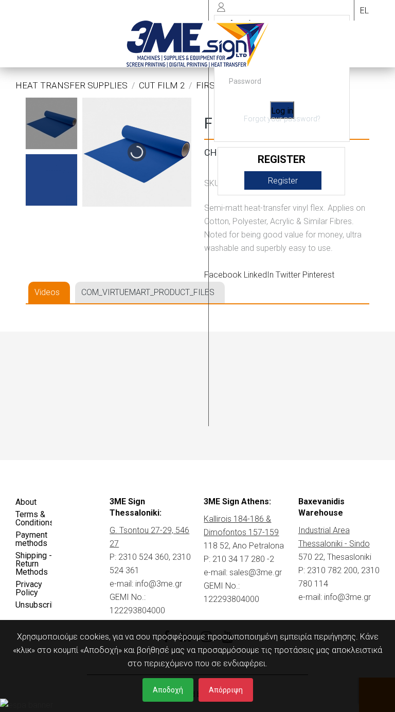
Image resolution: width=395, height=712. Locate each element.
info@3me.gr (158, 584)
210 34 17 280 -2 (243, 559)
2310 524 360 (143, 557)
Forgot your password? (282, 119)
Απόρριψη (226, 690)
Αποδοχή (168, 690)
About (26, 502)
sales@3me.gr (255, 572)
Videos (47, 292)
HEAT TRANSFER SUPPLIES (71, 85)
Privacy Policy (28, 588)
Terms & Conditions (33, 518)
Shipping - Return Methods (33, 564)
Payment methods (31, 539)
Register (283, 181)
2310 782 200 (332, 570)
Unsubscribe (33, 605)
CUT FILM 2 (162, 85)
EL (364, 10)
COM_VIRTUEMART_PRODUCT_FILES (147, 292)
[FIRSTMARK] (51, 123)
